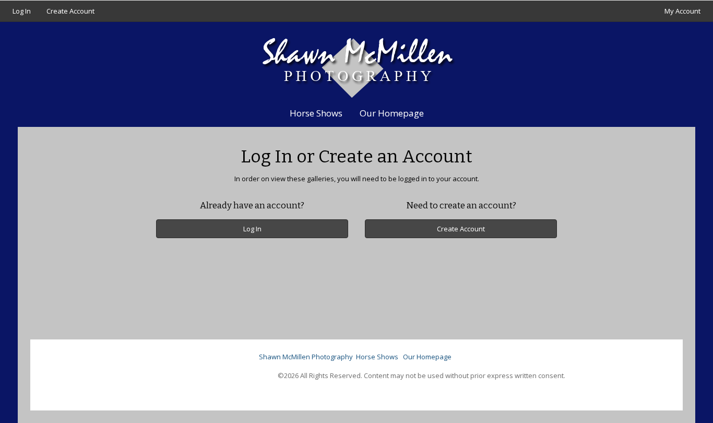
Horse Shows (316, 113)
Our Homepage (392, 113)
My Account (682, 11)
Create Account (70, 11)
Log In (22, 11)
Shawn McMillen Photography (306, 356)
